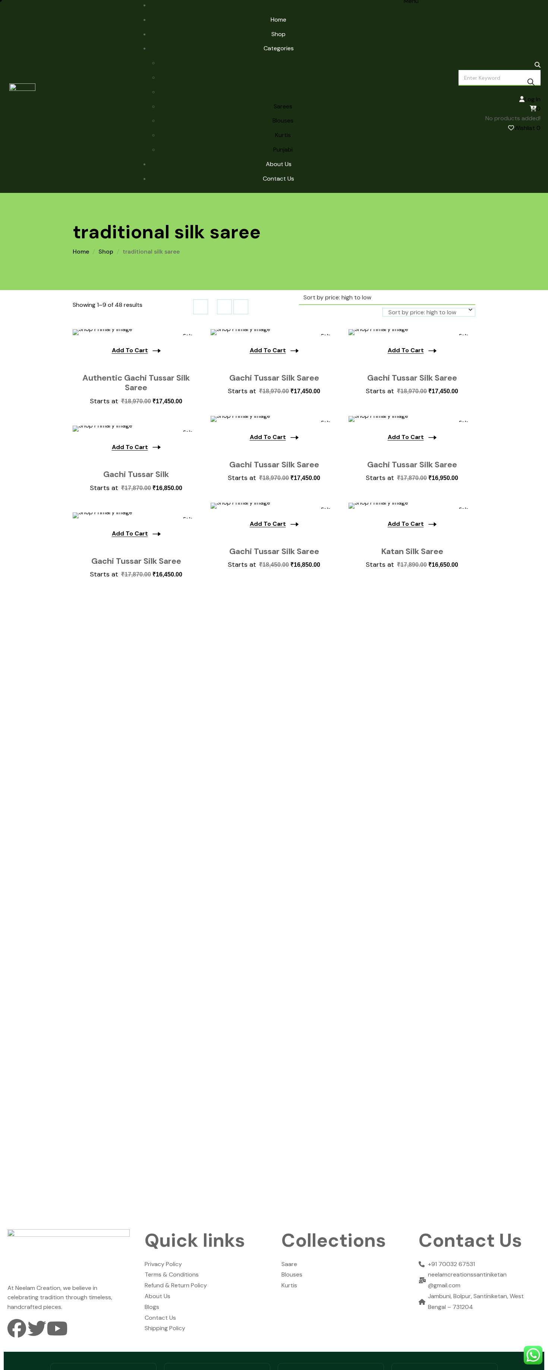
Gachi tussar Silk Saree (412, 378)
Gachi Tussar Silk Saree (274, 378)
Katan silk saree (412, 551)
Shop (105, 251)
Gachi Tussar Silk (136, 474)
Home (81, 251)
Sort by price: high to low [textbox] (422, 312)
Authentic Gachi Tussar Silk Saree (136, 383)
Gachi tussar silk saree (274, 465)
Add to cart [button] (130, 350)
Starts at (136, 401)
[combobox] (428, 312)
